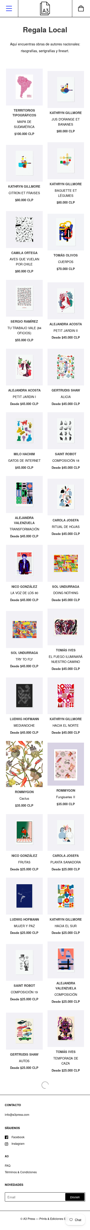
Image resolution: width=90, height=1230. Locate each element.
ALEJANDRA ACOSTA (65, 324)
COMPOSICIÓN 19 (24, 992)
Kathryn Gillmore (66, 112)
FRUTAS (24, 862)
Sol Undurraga (65, 586)
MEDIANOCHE (24, 725)
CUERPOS (65, 261)
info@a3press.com (17, 1114)
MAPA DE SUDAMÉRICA (24, 124)
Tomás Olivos (66, 255)
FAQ (7, 1165)
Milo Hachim (24, 454)
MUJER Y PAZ (24, 926)
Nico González (24, 586)
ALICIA (66, 396)
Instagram (18, 1143)
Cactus (24, 798)
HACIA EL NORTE (66, 725)
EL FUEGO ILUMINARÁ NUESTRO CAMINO (66, 659)
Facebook (18, 1137)
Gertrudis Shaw (66, 390)
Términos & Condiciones (21, 1172)
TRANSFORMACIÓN (24, 529)
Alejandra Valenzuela (24, 520)
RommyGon (24, 791)
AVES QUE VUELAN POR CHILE (24, 261)
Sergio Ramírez (24, 321)
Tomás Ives (66, 650)
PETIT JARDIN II (66, 330)
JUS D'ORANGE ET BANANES (66, 122)
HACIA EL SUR (66, 926)
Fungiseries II (65, 797)
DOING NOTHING (65, 592)
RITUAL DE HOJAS (66, 526)
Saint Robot (65, 454)
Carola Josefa (66, 520)
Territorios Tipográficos (24, 113)
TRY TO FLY (24, 659)
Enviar (75, 1197)
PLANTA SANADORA (65, 862)
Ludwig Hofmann (24, 719)
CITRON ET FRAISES (24, 193)
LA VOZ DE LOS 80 (24, 592)
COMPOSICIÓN (65, 994)
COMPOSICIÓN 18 (65, 460)
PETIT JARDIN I (24, 396)
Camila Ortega (24, 252)
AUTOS (24, 1061)
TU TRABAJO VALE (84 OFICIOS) (24, 330)
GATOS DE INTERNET (24, 460)
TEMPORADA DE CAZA (65, 1061)
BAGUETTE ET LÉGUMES (66, 193)
